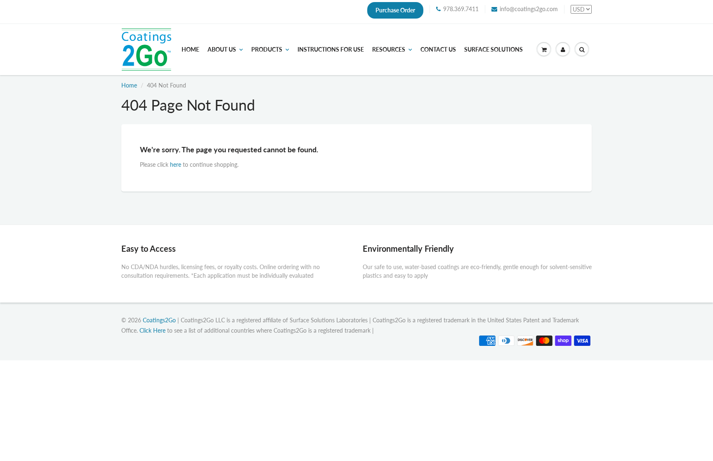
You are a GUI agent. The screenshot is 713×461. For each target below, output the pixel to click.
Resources (388, 49)
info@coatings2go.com (529, 8)
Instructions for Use (330, 49)
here (175, 164)
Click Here (152, 330)
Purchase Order (395, 10)
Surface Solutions (493, 49)
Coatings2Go (159, 320)
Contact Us (438, 49)
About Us (222, 49)
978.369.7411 (461, 8)
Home (190, 49)
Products (266, 49)
